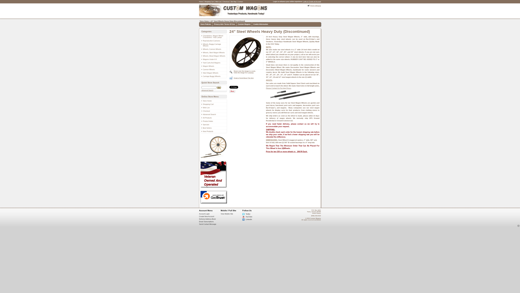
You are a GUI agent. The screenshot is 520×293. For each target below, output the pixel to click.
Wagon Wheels (208, 66)
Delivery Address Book (207, 219)
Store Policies (205, 24)
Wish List (218, 1)
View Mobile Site (227, 214)
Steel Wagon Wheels (210, 73)
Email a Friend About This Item (244, 78)
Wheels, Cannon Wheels (212, 49)
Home (201, 1)
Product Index (208, 121)
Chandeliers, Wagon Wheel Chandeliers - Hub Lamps (213, 36)
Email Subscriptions (206, 222)
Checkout (226, 1)
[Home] (233, 16)
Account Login (204, 214)
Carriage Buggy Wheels (211, 76)
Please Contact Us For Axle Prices (278, 88)
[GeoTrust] (214, 203)
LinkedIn (249, 219)
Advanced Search (207, 90)
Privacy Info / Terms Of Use (224, 24)
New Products (208, 131)
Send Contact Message (207, 224)
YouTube (249, 217)
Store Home (204, 21)
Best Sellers (207, 128)
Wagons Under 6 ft (210, 59)
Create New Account (206, 216)
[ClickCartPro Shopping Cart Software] (518, 226)
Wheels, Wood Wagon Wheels (214, 56)
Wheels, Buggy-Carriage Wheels (212, 45)
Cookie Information (260, 24)
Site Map (233, 1)
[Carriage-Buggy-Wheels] (214, 158)
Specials (206, 125)
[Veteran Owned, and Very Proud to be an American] (214, 187)
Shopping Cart (209, 1)
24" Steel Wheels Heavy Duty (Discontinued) (228, 21)
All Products (207, 118)
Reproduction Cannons (211, 41)
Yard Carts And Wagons (211, 63)
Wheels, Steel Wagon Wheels (214, 53)
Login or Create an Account (312, 1)
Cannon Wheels (209, 70)
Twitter (248, 214)
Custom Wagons (244, 24)
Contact (240, 1)
